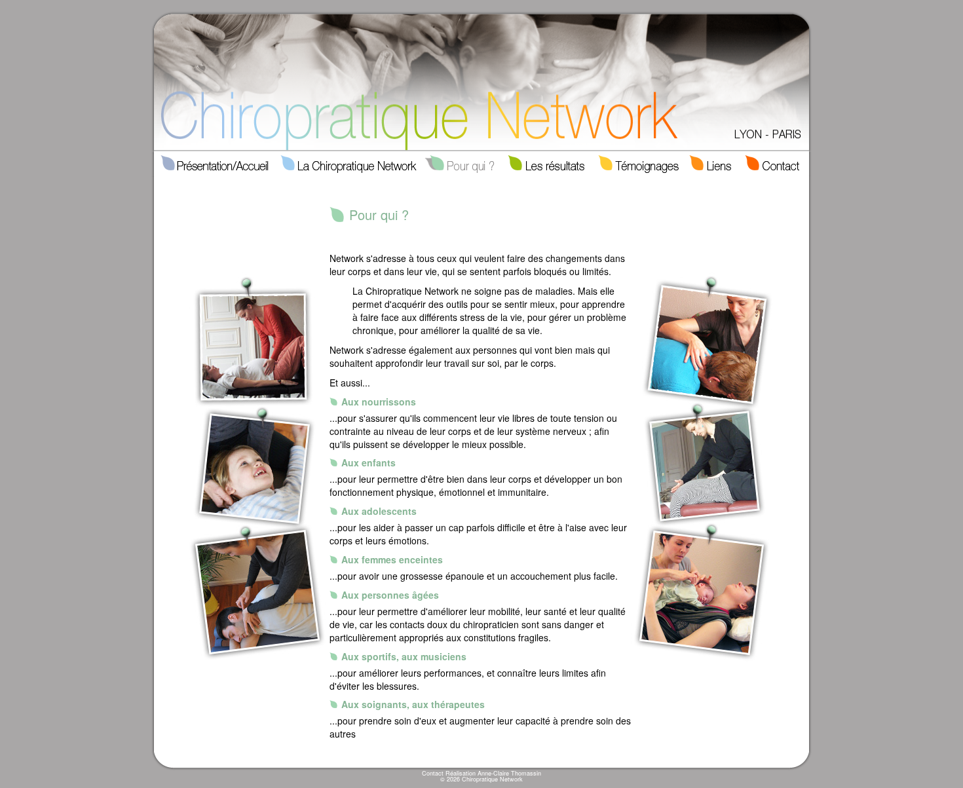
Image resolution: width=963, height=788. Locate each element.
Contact (433, 773)
